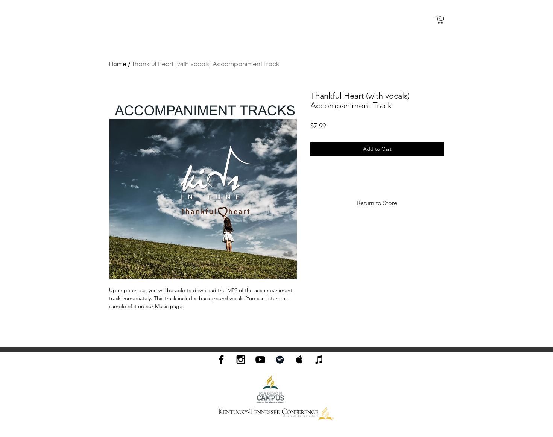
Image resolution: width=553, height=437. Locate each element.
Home (117, 64)
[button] (440, 20)
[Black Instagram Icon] (241, 360)
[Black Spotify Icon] (280, 360)
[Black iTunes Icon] (319, 360)
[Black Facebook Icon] (221, 360)
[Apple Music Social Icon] (299, 360)
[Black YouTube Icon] (260, 360)
